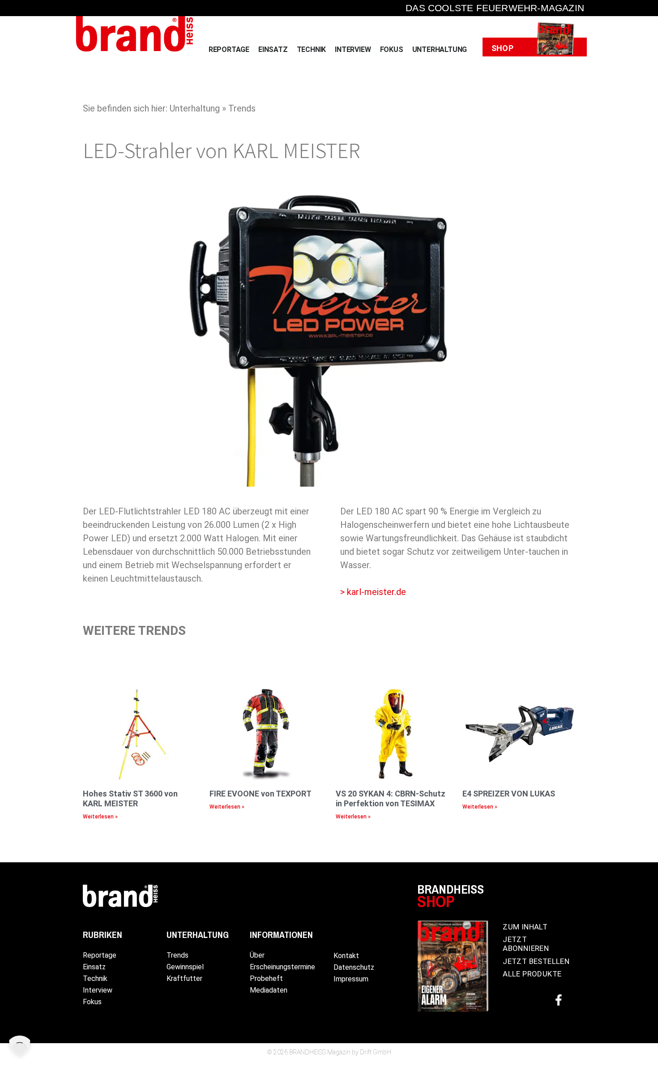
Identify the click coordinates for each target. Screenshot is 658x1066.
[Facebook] (559, 1000)
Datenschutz (353, 967)
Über (257, 955)
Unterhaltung (439, 49)
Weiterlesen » (100, 816)
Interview (353, 49)
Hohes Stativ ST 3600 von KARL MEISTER (130, 798)
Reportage (229, 49)
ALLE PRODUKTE (532, 973)
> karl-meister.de (373, 592)
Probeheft (266, 978)
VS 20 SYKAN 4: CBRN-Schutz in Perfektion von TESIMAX (390, 798)
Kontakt (346, 955)
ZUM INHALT (525, 926)
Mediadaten (268, 990)
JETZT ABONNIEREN (526, 944)
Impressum (350, 979)
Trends (177, 955)
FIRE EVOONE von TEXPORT (260, 793)
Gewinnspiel (185, 967)
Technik (311, 49)
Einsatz (273, 49)
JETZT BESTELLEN (536, 961)
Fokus (391, 49)
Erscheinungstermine (282, 967)
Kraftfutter (184, 978)
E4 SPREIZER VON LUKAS (508, 793)
